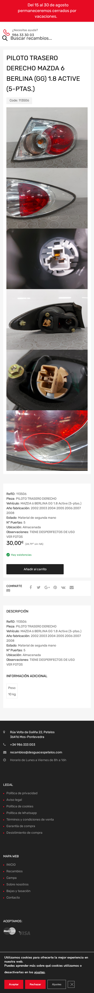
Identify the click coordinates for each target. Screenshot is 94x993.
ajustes (39, 972)
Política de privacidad (21, 793)
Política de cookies (19, 806)
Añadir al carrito (35, 569)
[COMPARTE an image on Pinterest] (54, 588)
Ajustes (56, 984)
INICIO (11, 865)
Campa (11, 878)
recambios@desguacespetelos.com (36, 752)
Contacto (13, 898)
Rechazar (35, 984)
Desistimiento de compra (24, 833)
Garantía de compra (20, 826)
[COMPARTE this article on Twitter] (38, 588)
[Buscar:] (40, 39)
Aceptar (14, 984)
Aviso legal (14, 800)
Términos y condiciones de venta (30, 819)
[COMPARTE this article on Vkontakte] (63, 588)
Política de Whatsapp (21, 813)
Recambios (14, 871)
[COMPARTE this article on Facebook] (30, 588)
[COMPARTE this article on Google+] (46, 588)
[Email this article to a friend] (71, 588)
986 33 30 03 (23, 35)
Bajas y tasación (18, 891)
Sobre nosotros (17, 884)
